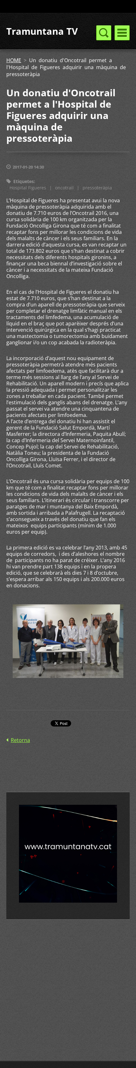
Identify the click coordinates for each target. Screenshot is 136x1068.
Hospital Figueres (27, 188)
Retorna (20, 740)
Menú (122, 32)
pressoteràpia (97, 188)
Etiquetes (23, 181)
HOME (13, 60)
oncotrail (64, 188)
